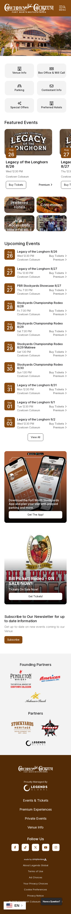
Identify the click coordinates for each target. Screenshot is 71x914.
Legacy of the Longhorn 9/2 (36, 419)
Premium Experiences (35, 809)
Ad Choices (35, 877)
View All (35, 437)
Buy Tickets (17, 184)
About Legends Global (35, 865)
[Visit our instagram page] (56, 847)
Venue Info (35, 827)
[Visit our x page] (35, 847)
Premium (45, 184)
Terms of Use (35, 871)
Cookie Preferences (35, 889)
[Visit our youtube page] (45, 847)
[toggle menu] (62, 8)
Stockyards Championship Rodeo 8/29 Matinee (40, 345)
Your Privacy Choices (35, 883)
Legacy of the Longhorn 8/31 (37, 385)
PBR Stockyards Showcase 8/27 (39, 285)
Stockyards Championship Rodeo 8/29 (40, 325)
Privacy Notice (35, 895)
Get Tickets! (35, 596)
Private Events (35, 818)
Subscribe (13, 639)
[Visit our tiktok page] (25, 847)
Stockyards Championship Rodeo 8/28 (40, 304)
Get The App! (35, 514)
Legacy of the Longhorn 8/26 (27, 164)
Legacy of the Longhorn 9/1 (36, 402)
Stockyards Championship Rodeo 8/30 (40, 366)
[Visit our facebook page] (15, 847)
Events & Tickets (35, 800)
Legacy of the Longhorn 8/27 (37, 269)
